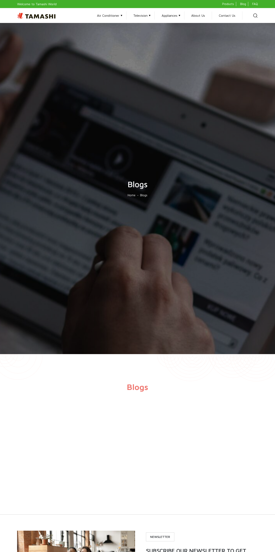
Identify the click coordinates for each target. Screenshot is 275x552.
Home (131, 195)
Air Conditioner (108, 15)
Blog (243, 4)
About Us (198, 15)
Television (140, 15)
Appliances (169, 15)
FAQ (255, 4)
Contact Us (227, 15)
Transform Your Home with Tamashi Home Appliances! (211, 482)
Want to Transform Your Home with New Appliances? (133, 482)
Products (228, 4)
